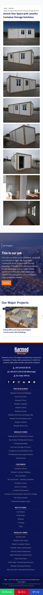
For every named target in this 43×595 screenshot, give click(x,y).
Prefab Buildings (21, 388)
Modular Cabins (20, 532)
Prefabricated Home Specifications (20, 454)
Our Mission (21, 512)
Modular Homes (20, 432)
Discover (6, 283)
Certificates (21, 515)
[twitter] (13, 382)
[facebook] (8, 382)
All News (21, 519)
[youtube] (29, 382)
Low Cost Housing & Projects (20, 447)
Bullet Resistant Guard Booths (21, 555)
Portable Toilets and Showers (20, 547)
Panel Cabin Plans (21, 558)
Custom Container (20, 486)
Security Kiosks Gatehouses (21, 551)
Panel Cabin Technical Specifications (20, 562)
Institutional (21, 507)
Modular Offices (20, 400)
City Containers (20, 475)
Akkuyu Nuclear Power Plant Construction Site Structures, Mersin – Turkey (20, 331)
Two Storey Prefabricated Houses (21, 440)
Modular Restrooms (21, 425)
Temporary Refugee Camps (20, 501)
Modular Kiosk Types (20, 540)
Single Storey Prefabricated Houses (20, 436)
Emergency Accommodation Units (21, 450)
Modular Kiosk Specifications (21, 566)
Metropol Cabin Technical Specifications (21, 569)
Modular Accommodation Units (21, 418)
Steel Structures (21, 396)
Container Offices (21, 468)
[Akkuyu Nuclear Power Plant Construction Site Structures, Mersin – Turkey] (21, 317)
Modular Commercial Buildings (20, 393)
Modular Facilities (21, 422)
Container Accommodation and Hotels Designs (20, 494)
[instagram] (19, 382)
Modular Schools (21, 411)
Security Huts (21, 537)
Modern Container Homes (21, 544)
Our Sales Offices (23, 375)
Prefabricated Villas (21, 443)
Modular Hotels (20, 407)
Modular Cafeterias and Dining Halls (20, 415)
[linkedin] (24, 382)
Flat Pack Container (21, 497)
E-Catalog (20, 522)
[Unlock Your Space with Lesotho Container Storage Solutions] (21, 33)
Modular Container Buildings (20, 472)
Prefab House (21, 458)
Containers (7, 309)
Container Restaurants (21, 490)
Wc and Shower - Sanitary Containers (21, 479)
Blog (20, 526)
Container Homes (21, 483)
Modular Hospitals (20, 404)
